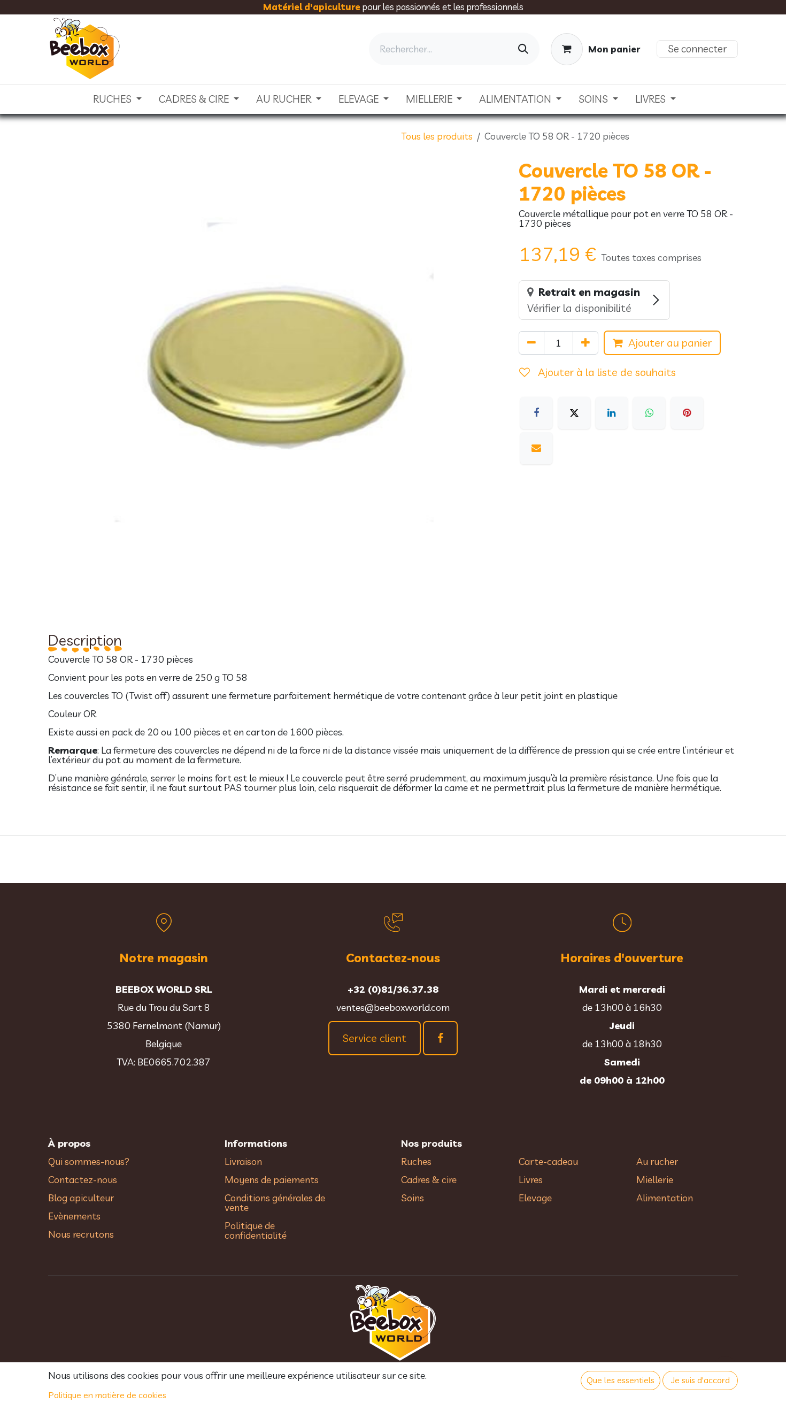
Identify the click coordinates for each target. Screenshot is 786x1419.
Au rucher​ (657, 1161)
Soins (412, 1198)
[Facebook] (536, 413)
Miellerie (654, 1179)
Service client (374, 1038)
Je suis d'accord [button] (700, 1380)
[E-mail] (536, 448)
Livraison (243, 1161)
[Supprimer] (531, 343)
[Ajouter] (585, 343)
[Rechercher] (523, 49)
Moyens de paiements (272, 1179)
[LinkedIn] (612, 413)
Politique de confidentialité (256, 1230)
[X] (574, 413)
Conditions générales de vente (275, 1203)
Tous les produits (437, 136)
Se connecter (697, 48)
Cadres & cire (429, 1179)
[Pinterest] (687, 413)
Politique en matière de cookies (107, 1395)
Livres (531, 1179)
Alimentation (664, 1198)
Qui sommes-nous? (88, 1161)
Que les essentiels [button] (620, 1380)
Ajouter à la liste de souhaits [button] (605, 372)
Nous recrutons (81, 1234)
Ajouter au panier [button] (670, 342)
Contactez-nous (82, 1179)
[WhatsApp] (649, 413)
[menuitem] (117, 99)
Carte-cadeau (548, 1161)
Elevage (535, 1198)
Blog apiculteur (81, 1198)
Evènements (74, 1216)
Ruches (416, 1161)
